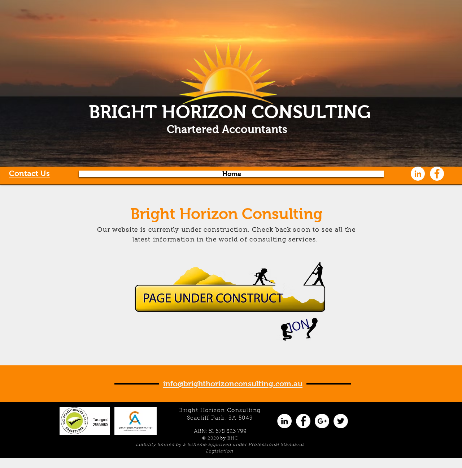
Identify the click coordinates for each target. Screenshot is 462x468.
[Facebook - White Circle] (437, 174)
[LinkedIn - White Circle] (418, 174)
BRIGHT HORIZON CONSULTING (230, 112)
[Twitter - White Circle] (341, 421)
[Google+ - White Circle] (322, 421)
